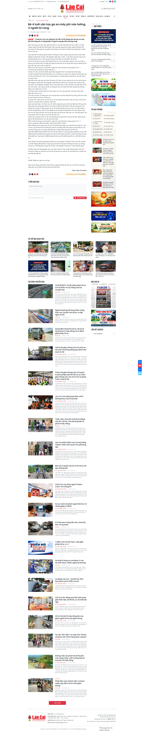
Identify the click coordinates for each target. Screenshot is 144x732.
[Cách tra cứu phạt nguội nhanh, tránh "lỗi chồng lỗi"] (40, 490)
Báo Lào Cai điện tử (72, 9)
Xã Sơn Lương (98, 135)
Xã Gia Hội (108, 132)
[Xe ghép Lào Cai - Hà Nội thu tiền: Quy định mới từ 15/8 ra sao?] (40, 585)
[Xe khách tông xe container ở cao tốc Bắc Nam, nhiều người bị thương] (40, 566)
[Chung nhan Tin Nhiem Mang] (108, 729)
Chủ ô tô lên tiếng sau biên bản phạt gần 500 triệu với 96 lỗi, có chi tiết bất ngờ (71, 599)
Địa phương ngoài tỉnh (98, 115)
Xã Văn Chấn (109, 135)
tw (140, 373)
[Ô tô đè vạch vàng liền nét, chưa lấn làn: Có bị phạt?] (40, 528)
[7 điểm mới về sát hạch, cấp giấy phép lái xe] (40, 548)
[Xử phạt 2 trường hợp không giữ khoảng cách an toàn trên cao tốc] (97, 150)
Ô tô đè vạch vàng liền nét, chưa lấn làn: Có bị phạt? (70, 523)
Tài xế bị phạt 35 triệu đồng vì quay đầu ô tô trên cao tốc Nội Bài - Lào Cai (105, 274)
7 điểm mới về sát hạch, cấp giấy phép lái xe (69, 543)
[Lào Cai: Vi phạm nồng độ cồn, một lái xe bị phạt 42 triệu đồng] (61, 266)
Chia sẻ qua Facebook (30, 35)
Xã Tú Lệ (96, 126)
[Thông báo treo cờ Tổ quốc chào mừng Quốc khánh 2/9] (97, 141)
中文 (107, 1)
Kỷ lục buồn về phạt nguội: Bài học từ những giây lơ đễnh (71, 505)
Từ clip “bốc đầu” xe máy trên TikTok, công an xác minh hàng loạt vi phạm (71, 636)
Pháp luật (65, 16)
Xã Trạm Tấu (109, 126)
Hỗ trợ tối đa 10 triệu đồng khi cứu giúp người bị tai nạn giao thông (69, 617)
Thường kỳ (103, 284)
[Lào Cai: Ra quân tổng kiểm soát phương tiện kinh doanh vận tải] (83, 247)
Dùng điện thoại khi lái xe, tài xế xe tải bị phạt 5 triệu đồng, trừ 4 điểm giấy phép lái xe (69, 331)
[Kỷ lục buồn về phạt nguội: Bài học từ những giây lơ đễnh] (40, 510)
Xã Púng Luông (109, 122)
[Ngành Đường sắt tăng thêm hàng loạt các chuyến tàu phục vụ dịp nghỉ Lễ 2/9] (40, 316)
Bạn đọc (57, 527)
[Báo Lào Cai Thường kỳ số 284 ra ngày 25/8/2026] (103, 296)
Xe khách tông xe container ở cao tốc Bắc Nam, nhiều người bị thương (70, 561)
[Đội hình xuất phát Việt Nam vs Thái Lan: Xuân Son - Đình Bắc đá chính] (97, 184)
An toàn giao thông (42, 20)
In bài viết (35, 35)
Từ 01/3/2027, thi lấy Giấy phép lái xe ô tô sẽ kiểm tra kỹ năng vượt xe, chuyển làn (70, 287)
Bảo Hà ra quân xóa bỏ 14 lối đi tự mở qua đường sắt (70, 467)
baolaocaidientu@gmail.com (59, 722)
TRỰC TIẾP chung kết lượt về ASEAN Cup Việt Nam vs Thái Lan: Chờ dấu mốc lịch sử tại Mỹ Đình (108, 162)
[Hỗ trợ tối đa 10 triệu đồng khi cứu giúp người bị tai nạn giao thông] (40, 622)
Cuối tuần (112, 284)
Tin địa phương (96, 109)
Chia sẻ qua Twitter (32, 35)
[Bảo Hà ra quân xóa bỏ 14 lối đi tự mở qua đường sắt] (40, 472)
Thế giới (77, 16)
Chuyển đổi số (90, 16)
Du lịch (60, 16)
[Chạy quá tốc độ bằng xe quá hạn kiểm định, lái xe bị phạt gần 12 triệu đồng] (83, 266)
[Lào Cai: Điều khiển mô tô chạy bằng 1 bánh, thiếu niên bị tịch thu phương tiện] (40, 448)
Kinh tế (44, 16)
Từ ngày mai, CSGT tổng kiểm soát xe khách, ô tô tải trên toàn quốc (101, 67)
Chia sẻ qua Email (37, 35)
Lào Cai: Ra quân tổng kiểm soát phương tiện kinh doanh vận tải (83, 254)
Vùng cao (95, 284)
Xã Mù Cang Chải (98, 122)
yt (112, 1)
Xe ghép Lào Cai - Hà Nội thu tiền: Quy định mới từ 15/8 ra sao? (69, 580)
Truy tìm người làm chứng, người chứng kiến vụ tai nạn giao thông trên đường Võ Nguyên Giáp (101, 47)
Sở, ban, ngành (109, 115)
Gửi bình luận (81, 198)
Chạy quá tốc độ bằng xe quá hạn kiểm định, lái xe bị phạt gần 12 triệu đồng (83, 274)
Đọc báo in (107, 16)
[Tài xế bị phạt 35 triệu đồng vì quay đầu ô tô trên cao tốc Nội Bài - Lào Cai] (106, 266)
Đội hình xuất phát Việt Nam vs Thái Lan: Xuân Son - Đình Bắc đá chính (108, 185)
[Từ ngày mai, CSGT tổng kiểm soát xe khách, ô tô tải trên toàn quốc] (106, 247)
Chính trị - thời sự (36, 16)
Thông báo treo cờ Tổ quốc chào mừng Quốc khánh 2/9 (108, 142)
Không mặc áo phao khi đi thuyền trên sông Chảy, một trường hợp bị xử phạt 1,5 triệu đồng (70, 658)
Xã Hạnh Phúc (98, 129)
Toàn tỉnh (97, 118)
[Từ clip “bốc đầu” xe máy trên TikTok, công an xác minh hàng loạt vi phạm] (40, 641)
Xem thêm (57, 703)
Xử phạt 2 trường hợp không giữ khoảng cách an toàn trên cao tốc (108, 151)
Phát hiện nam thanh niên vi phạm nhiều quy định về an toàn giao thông (70, 682)
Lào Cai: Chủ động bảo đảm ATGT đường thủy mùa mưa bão (69, 397)
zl (115, 1)
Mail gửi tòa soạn (51, 1)
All (114, 16)
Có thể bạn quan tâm (36, 238)
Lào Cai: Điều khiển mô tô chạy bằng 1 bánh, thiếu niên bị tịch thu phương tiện (100, 74)
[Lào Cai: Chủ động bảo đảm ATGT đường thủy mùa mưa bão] (40, 402)
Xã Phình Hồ (108, 129)
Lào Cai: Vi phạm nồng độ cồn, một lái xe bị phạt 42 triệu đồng (100, 53)
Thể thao (71, 16)
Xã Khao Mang (109, 118)
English (103, 1)
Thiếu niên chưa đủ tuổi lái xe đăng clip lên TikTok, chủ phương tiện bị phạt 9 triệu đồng (70, 421)
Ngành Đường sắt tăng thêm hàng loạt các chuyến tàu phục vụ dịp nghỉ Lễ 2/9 (69, 312)
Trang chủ (29, 16)
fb (110, 1)
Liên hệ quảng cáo (64, 1)
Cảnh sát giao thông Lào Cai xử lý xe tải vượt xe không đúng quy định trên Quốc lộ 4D (70, 349)
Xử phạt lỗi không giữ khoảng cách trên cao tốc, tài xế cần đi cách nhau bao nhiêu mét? (60, 255)
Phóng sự (83, 16)
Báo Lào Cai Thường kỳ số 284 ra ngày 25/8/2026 (103, 302)
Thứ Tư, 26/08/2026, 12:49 (37, 1)
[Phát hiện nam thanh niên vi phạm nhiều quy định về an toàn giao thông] (40, 685)
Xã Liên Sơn (97, 132)
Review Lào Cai (99, 16)
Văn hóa (54, 16)
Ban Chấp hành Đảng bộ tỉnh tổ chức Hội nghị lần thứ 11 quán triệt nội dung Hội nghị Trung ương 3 (108, 174)
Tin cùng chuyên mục (36, 281)
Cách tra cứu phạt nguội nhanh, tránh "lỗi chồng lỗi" (101, 60)
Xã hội (49, 16)
